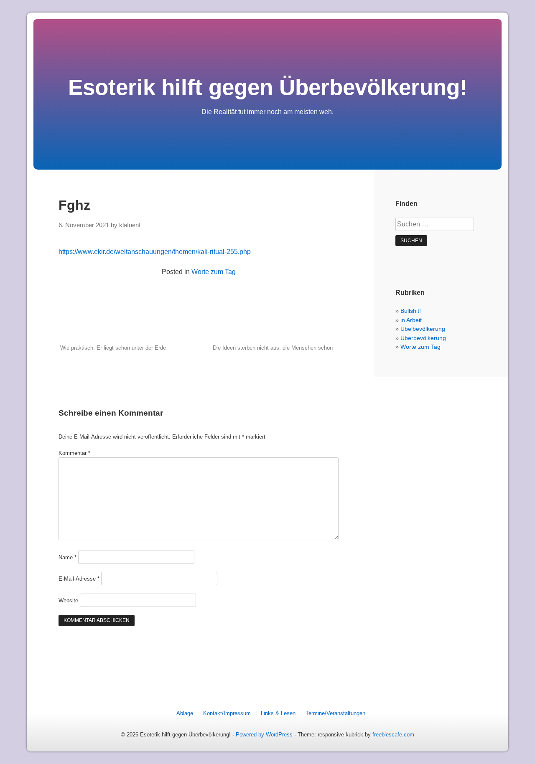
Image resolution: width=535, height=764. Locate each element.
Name (67, 557)
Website (68, 600)
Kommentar (74, 453)
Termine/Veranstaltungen (335, 713)
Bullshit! (410, 310)
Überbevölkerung (423, 338)
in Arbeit (411, 320)
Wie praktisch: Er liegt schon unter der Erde (113, 348)
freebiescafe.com (393, 734)
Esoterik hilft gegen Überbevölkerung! (267, 87)
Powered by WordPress (264, 734)
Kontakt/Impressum (227, 713)
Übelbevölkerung (422, 328)
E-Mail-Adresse (79, 579)
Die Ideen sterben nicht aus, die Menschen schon (273, 348)
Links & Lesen (278, 713)
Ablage (184, 713)
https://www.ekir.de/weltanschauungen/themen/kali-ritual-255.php (155, 251)
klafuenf (129, 225)
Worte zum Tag (213, 271)
